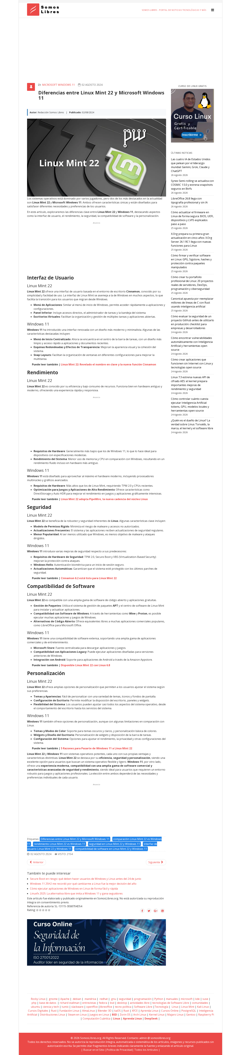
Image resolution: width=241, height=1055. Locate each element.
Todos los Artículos (146, 1050)
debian (76, 999)
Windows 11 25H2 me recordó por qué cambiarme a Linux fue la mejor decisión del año (83, 883)
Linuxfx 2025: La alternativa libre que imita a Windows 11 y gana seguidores (76, 893)
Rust (54, 1010)
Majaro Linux (175, 1014)
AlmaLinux (88, 1010)
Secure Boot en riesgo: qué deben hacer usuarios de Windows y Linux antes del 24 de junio (85, 879)
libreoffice (106, 1007)
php (33, 1003)
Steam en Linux (77, 1014)
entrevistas (89, 1003)
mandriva (90, 999)
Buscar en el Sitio (93, 1050)
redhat (103, 999)
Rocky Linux (38, 999)
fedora (103, 1003)
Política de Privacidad (119, 1050)
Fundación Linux (69, 1010)
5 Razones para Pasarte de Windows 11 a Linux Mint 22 (96, 748)
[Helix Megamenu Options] (212, 10)
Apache (64, 999)
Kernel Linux (156, 1014)
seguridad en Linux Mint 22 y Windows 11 (114, 844)
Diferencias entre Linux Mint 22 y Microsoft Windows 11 (75, 839)
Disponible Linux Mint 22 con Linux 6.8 (85, 665)
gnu (113, 999)
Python (158, 999)
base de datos (47, 1003)
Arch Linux (139, 1014)
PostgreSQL (188, 1010)
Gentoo (190, 1014)
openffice (92, 1007)
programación (142, 999)
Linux (174, 1007)
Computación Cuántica (96, 1018)
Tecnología (161, 1007)
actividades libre (140, 1003)
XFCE (135, 1010)
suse (205, 999)
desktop (122, 1003)
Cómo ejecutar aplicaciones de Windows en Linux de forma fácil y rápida (74, 888)
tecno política (123, 1007)
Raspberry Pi (206, 1014)
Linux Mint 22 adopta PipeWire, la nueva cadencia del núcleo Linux (104, 499)
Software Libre (143, 1007)
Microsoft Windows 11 (58, 85)
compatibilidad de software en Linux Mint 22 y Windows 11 (111, 849)
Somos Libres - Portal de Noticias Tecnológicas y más (174, 10)
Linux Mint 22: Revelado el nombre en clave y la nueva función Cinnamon (108, 364)
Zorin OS (125, 1014)
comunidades (200, 1003)
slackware (77, 1007)
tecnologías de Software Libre (170, 1003)
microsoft (186, 999)
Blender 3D (104, 1010)
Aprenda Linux (149, 1010)
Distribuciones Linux (52, 1014)
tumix (65, 1007)
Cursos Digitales (38, 1010)
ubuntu (35, 1007)
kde (197, 999)
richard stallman (70, 1003)
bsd (112, 1003)
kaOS (117, 1010)
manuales (172, 999)
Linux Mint (187, 1007)
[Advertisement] (120, 42)
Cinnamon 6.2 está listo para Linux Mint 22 (89, 578)
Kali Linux (203, 1007)
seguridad (125, 999)
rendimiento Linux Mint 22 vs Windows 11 (59, 844)
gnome (53, 999)
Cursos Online (170, 1010)
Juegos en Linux (99, 1014)
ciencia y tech (51, 1007)
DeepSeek (151, 1018)
